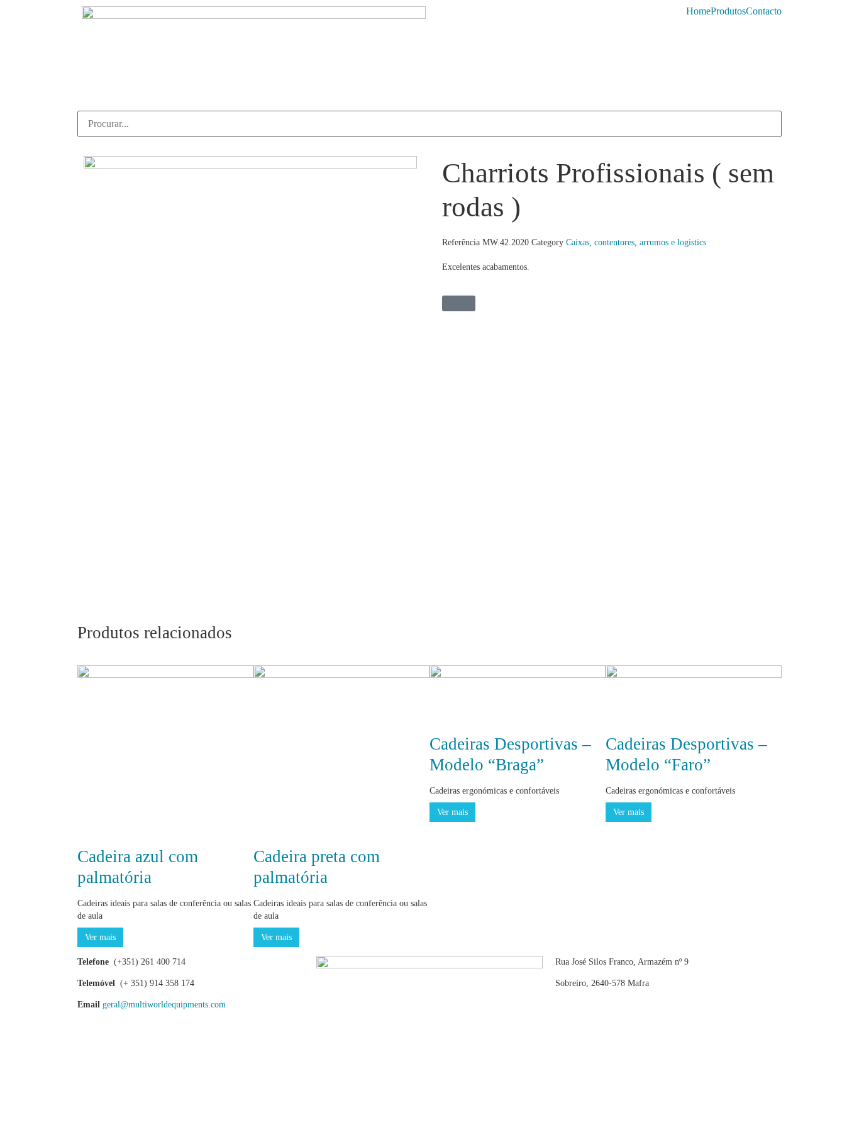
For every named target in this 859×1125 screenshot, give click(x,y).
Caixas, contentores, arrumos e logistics (636, 242)
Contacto (764, 11)
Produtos (728, 11)
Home (698, 11)
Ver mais (100, 937)
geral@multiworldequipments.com (164, 1004)
